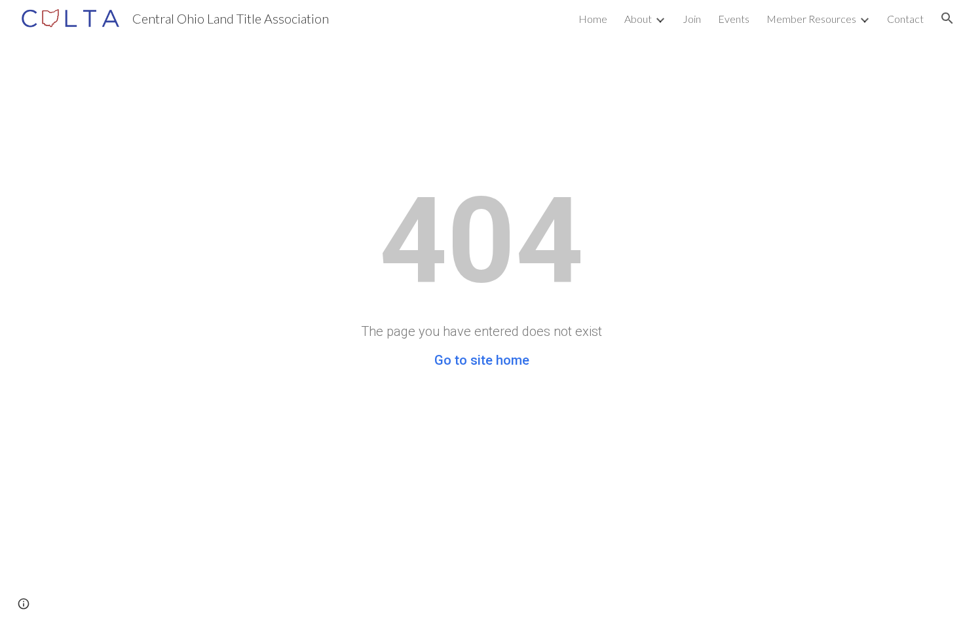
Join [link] (692, 18)
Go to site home (481, 360)
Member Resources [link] (811, 18)
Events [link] (733, 18)
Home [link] (592, 18)
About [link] (638, 18)
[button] (947, 18)
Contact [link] (905, 18)
